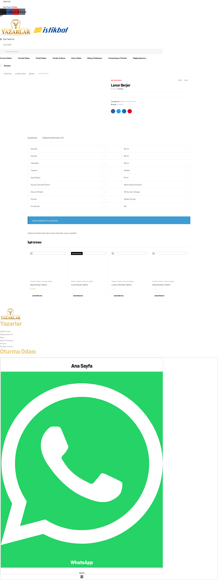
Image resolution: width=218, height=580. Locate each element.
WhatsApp (82, 562)
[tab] (32, 137)
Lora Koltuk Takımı (79, 284)
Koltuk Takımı (35, 281)
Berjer (32, 73)
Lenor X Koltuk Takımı (121, 284)
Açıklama (32, 137)
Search (159, 51)
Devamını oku (37, 296)
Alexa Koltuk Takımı (161, 284)
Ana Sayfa (81, 366)
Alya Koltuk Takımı (38, 284)
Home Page (8, 73)
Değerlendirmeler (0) (53, 137)
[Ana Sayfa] (82, 359)
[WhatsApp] (82, 556)
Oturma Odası (20, 73)
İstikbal (120, 89)
